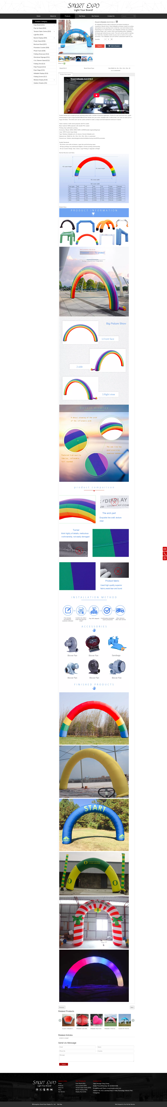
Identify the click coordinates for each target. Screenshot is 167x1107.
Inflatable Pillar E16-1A (125, 1028)
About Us (60, 1087)
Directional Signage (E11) (42, 57)
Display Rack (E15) (81, 1091)
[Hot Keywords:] (134, 16)
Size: (109, 68)
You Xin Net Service (129, 1104)
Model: (61, 68)
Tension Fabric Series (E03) (42, 31)
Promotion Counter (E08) (41, 47)
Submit (64, 1064)
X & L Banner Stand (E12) (42, 60)
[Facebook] (47, 1089)
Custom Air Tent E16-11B (96, 1028)
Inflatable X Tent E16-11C (82, 1028)
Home (60, 1083)
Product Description (65, 74)
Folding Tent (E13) (39, 63)
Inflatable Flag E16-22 (110, 1028)
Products (60, 1085)
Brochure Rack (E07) (40, 44)
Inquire (100, 46)
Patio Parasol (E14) (40, 67)
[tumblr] (44, 1089)
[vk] (51, 1089)
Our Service (61, 1091)
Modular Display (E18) (40, 80)
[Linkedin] (37, 1089)
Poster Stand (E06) (39, 41)
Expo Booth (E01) (39, 25)
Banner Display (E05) (40, 38)
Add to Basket (115, 46)
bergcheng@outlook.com (114, 1088)
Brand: (86, 68)
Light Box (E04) (38, 34)
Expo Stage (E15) (39, 70)
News (59, 1089)
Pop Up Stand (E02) (40, 28)
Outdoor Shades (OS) (40, 83)
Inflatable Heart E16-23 (68, 1028)
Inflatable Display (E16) (41, 73)
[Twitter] (40, 1089)
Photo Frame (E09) (39, 51)
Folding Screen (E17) (40, 76)
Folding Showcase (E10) (41, 54)
